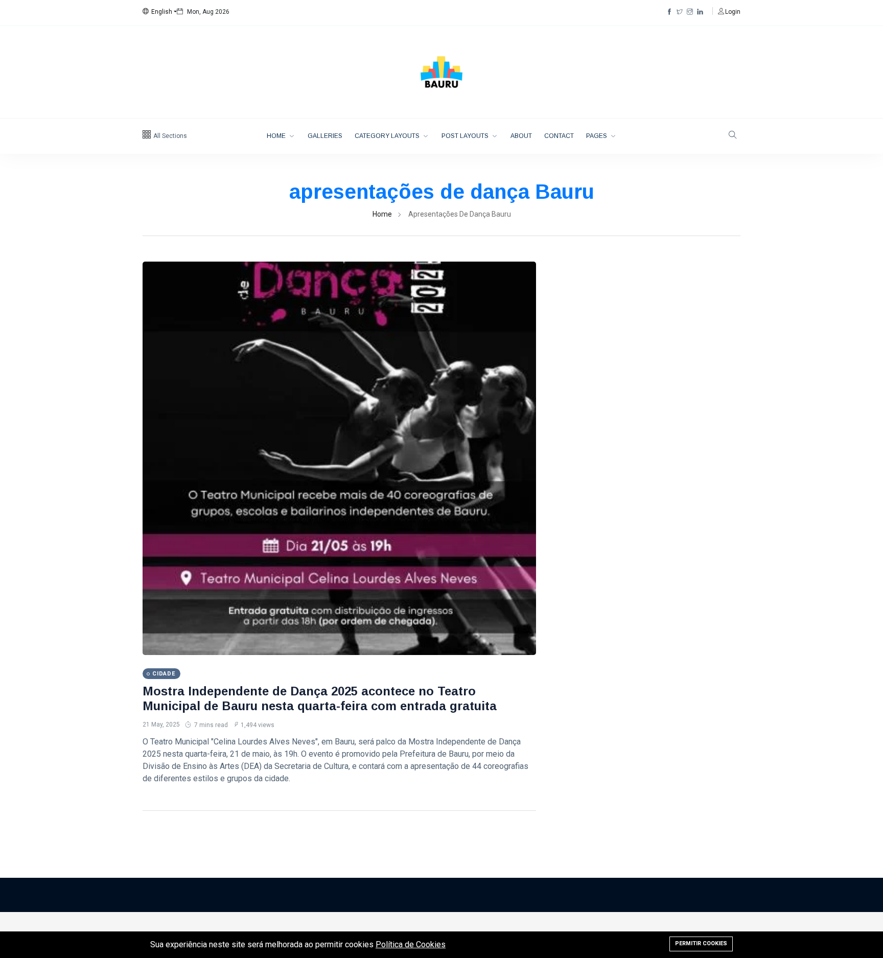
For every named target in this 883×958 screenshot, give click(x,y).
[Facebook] (669, 12)
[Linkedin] (700, 12)
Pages (597, 135)
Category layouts (388, 135)
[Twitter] (680, 12)
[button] (160, 11)
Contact (559, 135)
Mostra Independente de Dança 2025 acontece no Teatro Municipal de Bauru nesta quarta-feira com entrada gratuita (320, 698)
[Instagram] (690, 12)
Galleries (325, 135)
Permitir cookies (701, 943)
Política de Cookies (411, 944)
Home (277, 135)
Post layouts (466, 135)
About (521, 135)
